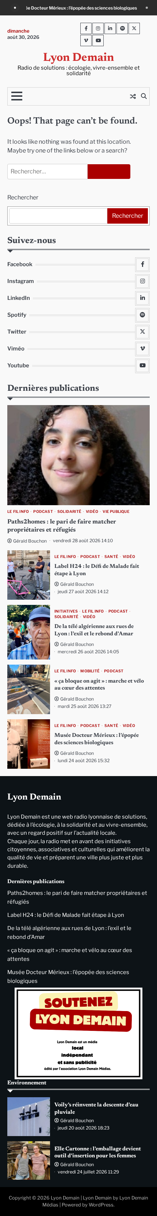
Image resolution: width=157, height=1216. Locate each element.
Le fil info (18, 512)
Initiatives (66, 611)
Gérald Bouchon (30, 541)
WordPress (101, 1205)
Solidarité (69, 512)
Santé (111, 557)
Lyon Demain (78, 58)
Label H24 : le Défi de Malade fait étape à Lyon (65, 915)
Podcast (43, 512)
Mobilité (90, 671)
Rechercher (22, 197)
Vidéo (92, 512)
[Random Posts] (132, 96)
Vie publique (116, 512)
